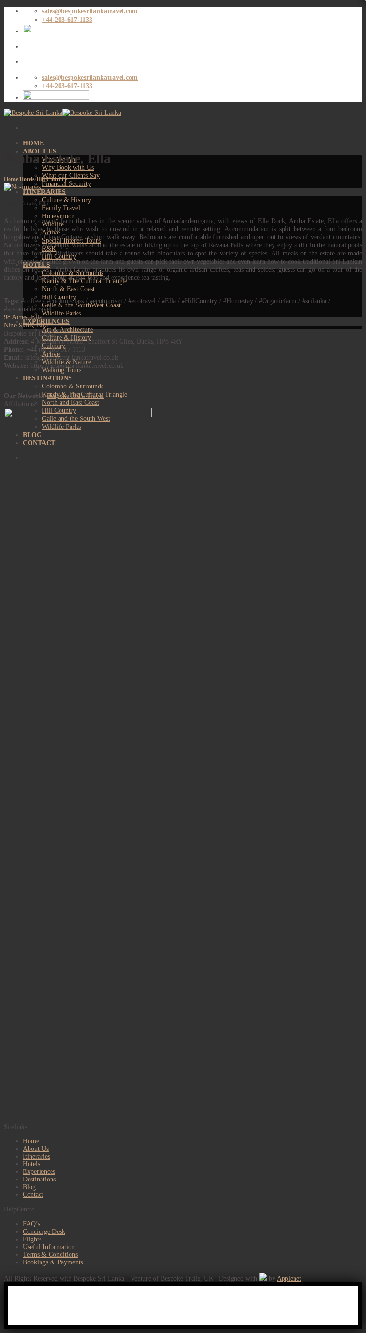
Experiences (39, 1171)
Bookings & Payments (53, 1262)
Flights (32, 1239)
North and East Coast (70, 402)
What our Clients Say (71, 175)
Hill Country (51, 179)
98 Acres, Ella (23, 317)
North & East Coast (68, 289)
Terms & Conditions (50, 1254)
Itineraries (36, 1156)
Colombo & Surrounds (72, 386)
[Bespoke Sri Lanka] (62, 112)
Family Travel (61, 208)
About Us (36, 1148)
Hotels (27, 179)
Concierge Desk (44, 1231)
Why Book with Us (68, 167)
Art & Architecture (67, 329)
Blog (29, 1187)
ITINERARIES (44, 191)
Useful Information (49, 1247)
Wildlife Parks (61, 313)
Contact (33, 1194)
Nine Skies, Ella (26, 325)
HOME (33, 143)
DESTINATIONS (47, 378)
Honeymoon (58, 216)
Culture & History (66, 200)
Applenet (289, 1278)
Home (11, 179)
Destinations (39, 1179)
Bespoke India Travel (75, 395)
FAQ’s (31, 1224)
